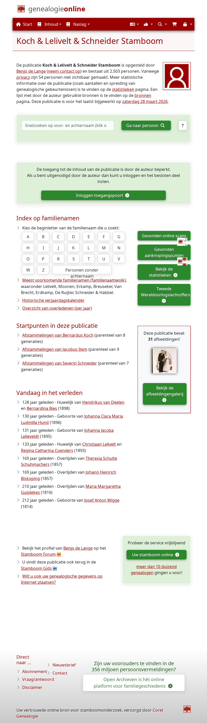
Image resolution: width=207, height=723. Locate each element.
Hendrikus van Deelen (103, 402)
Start (27, 24)
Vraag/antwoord (38, 679)
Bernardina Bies (42, 408)
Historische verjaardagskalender (53, 300)
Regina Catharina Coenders (47, 450)
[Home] (187, 709)
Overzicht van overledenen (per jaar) (57, 308)
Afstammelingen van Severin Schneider (59, 363)
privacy (23, 77)
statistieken (123, 89)
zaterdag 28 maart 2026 (145, 101)
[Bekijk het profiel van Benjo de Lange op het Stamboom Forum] (177, 75)
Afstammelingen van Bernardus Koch (57, 335)
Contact (60, 673)
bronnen (143, 95)
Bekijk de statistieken (161, 272)
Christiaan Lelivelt (99, 444)
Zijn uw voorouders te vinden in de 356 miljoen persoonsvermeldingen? (134, 666)
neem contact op (64, 71)
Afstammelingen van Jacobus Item (54, 349)
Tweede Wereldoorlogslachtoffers (165, 292)
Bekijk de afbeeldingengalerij (164, 391)
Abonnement (34, 671)
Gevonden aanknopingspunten (164, 252)
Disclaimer (32, 687)
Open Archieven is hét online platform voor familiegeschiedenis (130, 682)
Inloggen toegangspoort (100, 195)
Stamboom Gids (36, 568)
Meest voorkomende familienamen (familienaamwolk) (74, 280)
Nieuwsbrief (64, 665)
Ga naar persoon (143, 125)
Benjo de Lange (31, 71)
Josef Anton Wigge (101, 500)
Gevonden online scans (164, 235)
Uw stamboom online (153, 554)
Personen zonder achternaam (81, 270)
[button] (134, 24)
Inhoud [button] (50, 24)
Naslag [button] (79, 24)
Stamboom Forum (38, 554)
